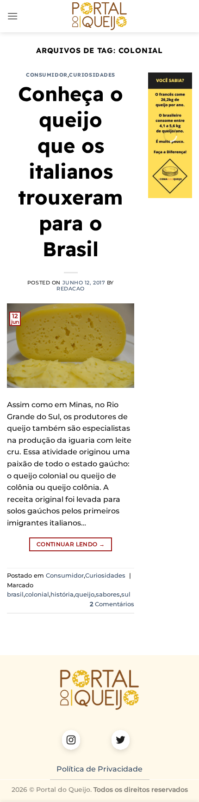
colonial (37, 594)
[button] (12, 16)
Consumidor (47, 75)
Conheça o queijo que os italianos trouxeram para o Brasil (70, 171)
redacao (70, 288)
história (62, 594)
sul (126, 594)
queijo (84, 594)
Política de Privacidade (99, 769)
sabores (108, 594)
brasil (15, 594)
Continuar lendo (71, 544)
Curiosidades (92, 75)
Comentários (112, 604)
